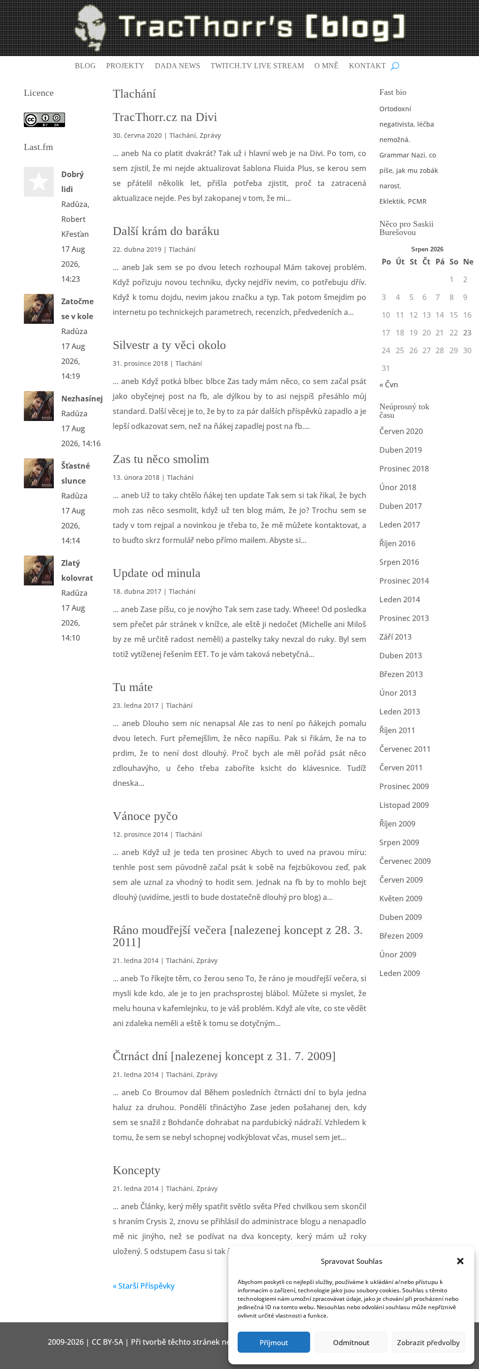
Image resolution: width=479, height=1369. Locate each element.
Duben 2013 (400, 655)
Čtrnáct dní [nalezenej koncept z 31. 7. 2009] (224, 1056)
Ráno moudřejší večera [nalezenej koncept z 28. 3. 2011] (238, 936)
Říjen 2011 (397, 730)
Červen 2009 (401, 880)
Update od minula (157, 573)
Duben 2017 (400, 506)
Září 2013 (395, 637)
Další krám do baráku (166, 231)
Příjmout (274, 1342)
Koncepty (136, 1170)
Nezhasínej (82, 398)
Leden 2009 (399, 973)
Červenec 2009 (405, 861)
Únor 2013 (397, 693)
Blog (85, 66)
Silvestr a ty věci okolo (169, 345)
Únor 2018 (397, 487)
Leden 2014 (399, 599)
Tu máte (133, 687)
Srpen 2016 (399, 562)
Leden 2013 (399, 711)
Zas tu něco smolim (161, 459)
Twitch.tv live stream (257, 66)
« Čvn (388, 384)
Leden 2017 (399, 525)
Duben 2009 (400, 917)
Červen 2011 (401, 768)
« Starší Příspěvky (143, 1286)
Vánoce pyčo (145, 816)
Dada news (177, 66)
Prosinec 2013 (404, 618)
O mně (326, 66)
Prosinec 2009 (404, 786)
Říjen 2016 (397, 543)
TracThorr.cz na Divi (165, 117)
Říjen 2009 (397, 824)
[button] (460, 1261)
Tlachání (182, 135)
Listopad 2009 (404, 805)
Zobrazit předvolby (428, 1342)
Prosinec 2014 (404, 581)
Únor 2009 (397, 954)
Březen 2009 (401, 936)
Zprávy (210, 135)
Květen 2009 (400, 898)
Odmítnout (351, 1342)
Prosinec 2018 (404, 468)
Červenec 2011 (405, 749)
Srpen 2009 (399, 842)
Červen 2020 (401, 431)
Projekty (125, 66)
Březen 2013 (401, 674)
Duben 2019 (400, 450)
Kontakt (367, 66)
